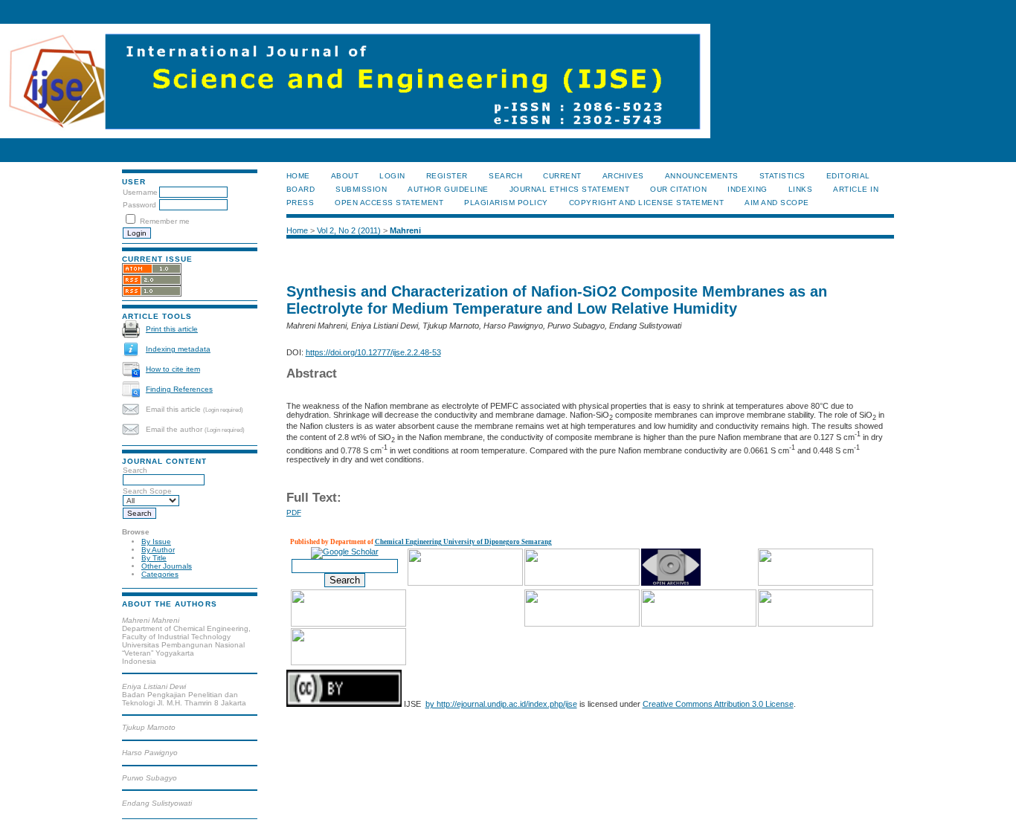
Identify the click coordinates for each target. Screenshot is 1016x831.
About (345, 176)
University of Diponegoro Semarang (497, 542)
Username (140, 192)
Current (562, 176)
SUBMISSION (361, 189)
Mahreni (405, 230)
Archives (623, 176)
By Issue (156, 541)
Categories (160, 574)
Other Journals (166, 566)
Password (139, 205)
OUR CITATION (678, 189)
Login (392, 176)
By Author (158, 550)
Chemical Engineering (409, 542)
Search (505, 176)
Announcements (702, 176)
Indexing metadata (178, 349)
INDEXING (747, 189)
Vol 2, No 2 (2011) (349, 230)
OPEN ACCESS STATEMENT (389, 202)
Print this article (172, 329)
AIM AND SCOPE (777, 202)
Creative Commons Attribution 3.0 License (718, 703)
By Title (154, 558)
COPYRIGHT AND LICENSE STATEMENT (646, 202)
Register (447, 176)
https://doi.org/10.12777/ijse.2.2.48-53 (373, 352)
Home (298, 176)
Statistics (782, 176)
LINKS (800, 189)
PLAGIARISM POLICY (506, 202)
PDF (293, 512)
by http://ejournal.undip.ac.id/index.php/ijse (501, 703)
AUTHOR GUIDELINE (448, 189)
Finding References (179, 389)
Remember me (165, 221)
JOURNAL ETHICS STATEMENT (569, 189)
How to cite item (173, 369)
